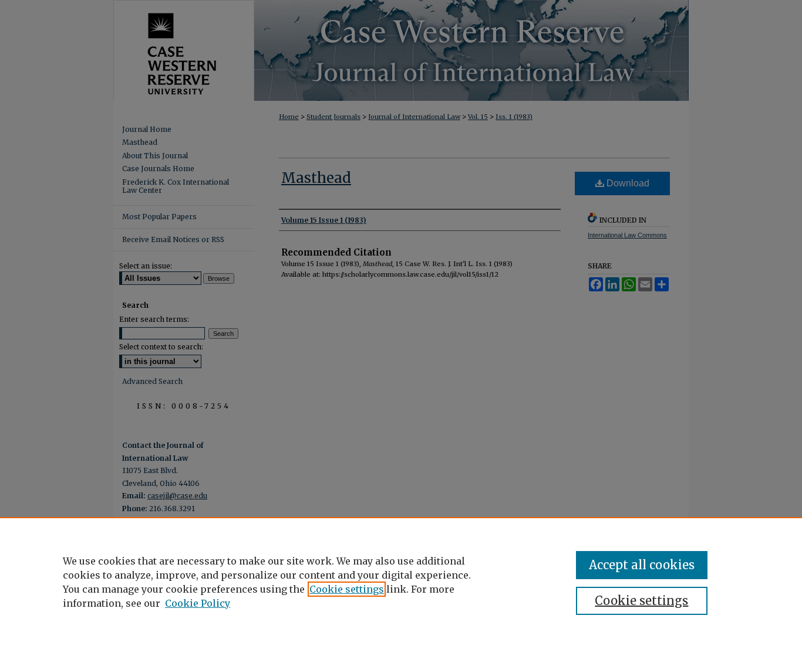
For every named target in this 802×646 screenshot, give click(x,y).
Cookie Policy (197, 603)
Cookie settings (346, 589)
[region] (401, 581)
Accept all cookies (642, 564)
